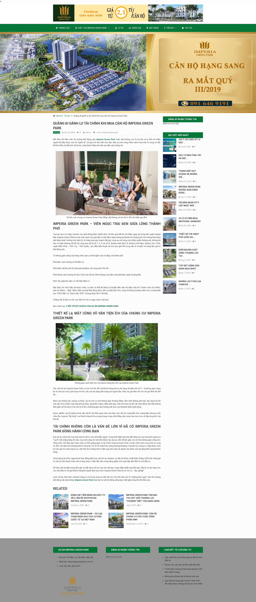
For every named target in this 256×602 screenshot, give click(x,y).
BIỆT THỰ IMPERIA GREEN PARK (92, 28)
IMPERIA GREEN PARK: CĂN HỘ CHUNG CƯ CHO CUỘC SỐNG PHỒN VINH (141, 516)
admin (88, 132)
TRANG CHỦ (64, 28)
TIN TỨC (188, 28)
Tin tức (67, 116)
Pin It (41, 67)
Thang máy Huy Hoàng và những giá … (188, 174)
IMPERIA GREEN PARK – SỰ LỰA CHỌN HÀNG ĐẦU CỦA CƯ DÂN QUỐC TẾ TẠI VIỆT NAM (86, 516)
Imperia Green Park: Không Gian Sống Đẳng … (190, 189)
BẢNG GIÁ (136, 28)
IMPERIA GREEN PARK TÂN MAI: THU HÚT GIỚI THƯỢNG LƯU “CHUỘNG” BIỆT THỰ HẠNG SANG (142, 498)
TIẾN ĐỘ (170, 28)
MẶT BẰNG (153, 28)
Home (58, 116)
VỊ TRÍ (120, 28)
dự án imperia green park (107, 132)
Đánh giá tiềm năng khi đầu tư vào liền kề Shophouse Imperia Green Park (88, 498)
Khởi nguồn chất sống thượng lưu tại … (188, 253)
